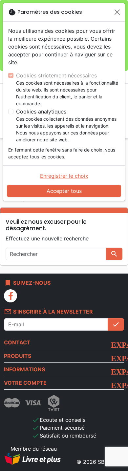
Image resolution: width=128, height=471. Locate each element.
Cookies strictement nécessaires (56, 75)
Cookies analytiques (41, 111)
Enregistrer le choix (64, 176)
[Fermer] (117, 12)
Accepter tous (64, 191)
